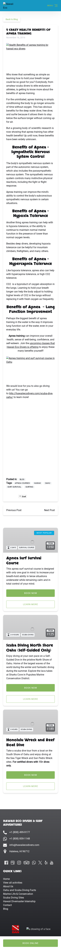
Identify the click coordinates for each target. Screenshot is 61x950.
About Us (8, 886)
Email (24, 496)
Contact (7, 905)
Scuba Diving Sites (13, 897)
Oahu (47, 483)
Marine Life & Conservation (18, 893)
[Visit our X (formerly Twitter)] (40, 863)
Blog (22, 479)
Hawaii (37, 483)
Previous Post (13, 510)
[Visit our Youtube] (51, 863)
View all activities (12, 882)
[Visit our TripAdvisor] (26, 863)
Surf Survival (14, 487)
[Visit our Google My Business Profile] (13, 863)
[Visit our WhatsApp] (34, 863)
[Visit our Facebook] (6, 863)
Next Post (49, 510)
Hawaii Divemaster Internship (19, 901)
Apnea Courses (22, 483)
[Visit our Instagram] (19, 863)
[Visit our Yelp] (46, 863)
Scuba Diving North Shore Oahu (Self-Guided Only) (29, 648)
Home (6, 878)
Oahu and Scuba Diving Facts (19, 890)
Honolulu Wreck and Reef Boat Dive (30, 742)
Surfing (29, 487)
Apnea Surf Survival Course (23, 561)
